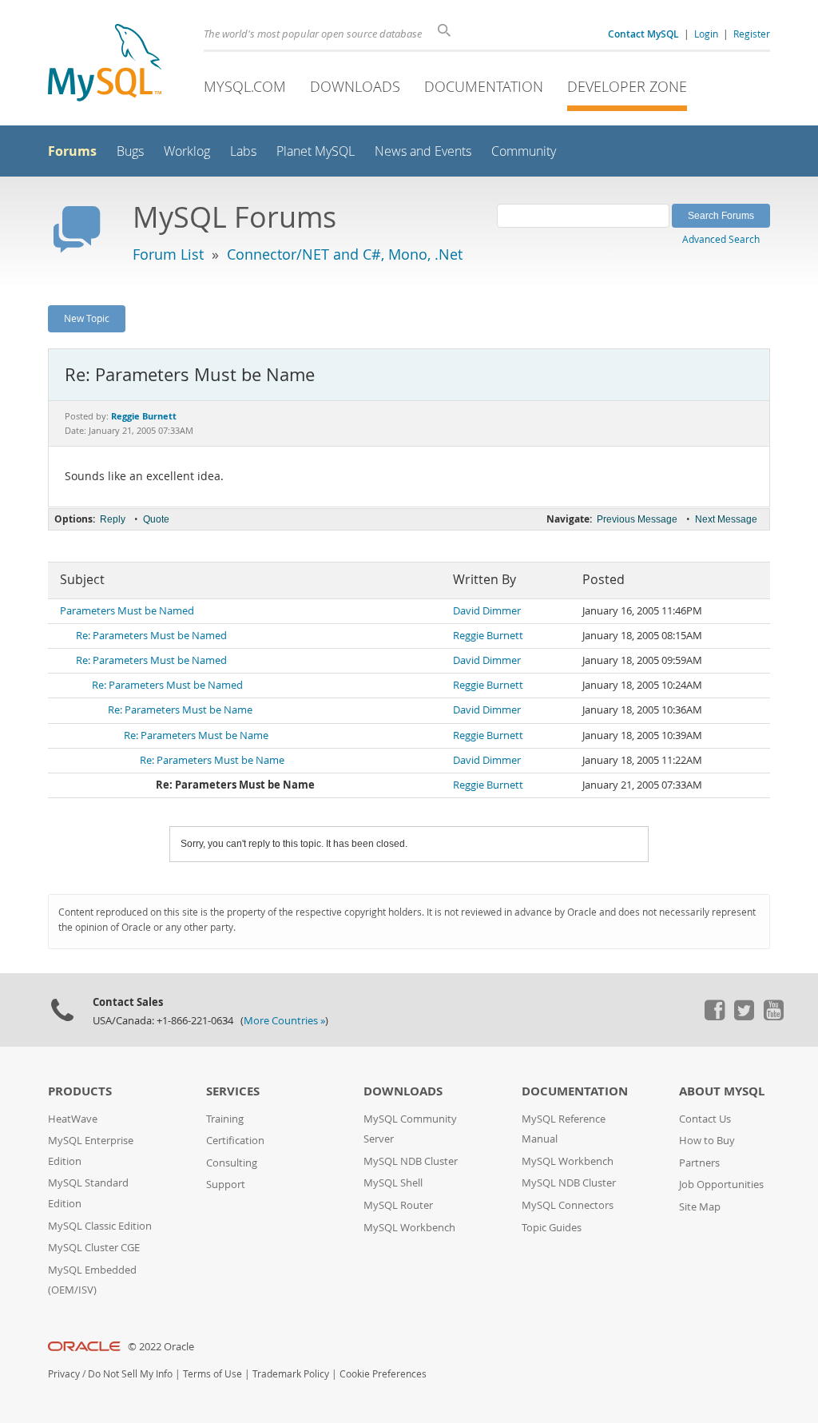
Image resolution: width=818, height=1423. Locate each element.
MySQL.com (245, 86)
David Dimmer (487, 611)
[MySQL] (104, 64)
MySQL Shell (393, 1183)
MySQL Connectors (568, 1205)
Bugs (130, 151)
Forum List (168, 254)
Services (233, 1091)
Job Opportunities (721, 1184)
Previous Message (637, 519)
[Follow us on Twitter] (743, 1016)
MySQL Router (398, 1205)
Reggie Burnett (488, 635)
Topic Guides (552, 1227)
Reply (112, 519)
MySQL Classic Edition (100, 1226)
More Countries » (284, 1021)
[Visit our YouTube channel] (773, 1016)
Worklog (187, 151)
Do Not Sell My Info (130, 1374)
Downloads (355, 86)
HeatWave (72, 1119)
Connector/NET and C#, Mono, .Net (345, 254)
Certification (235, 1140)
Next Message (726, 519)
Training (225, 1119)
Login (706, 33)
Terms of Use (212, 1374)
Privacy (64, 1374)
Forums (72, 151)
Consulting (231, 1163)
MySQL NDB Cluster (410, 1161)
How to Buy (707, 1140)
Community (523, 151)
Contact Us (705, 1119)
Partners (699, 1163)
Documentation (483, 86)
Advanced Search (721, 239)
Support (225, 1184)
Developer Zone (627, 86)
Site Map (700, 1207)
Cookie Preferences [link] (383, 1374)
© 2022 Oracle (161, 1346)
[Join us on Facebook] (714, 1016)
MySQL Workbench (409, 1227)
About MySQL (721, 1091)
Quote (156, 519)
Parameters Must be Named (127, 611)
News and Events (423, 151)
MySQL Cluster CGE (94, 1247)
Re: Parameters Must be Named (151, 635)
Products (80, 1091)
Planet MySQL (315, 151)
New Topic (86, 318)
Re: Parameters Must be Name (180, 710)
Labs (243, 151)
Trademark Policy (290, 1374)
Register (751, 33)
